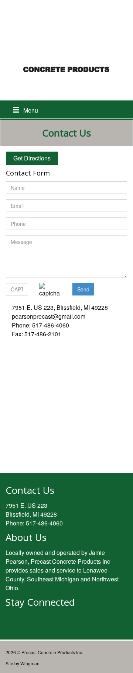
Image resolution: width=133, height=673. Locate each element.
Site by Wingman (23, 663)
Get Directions (32, 158)
